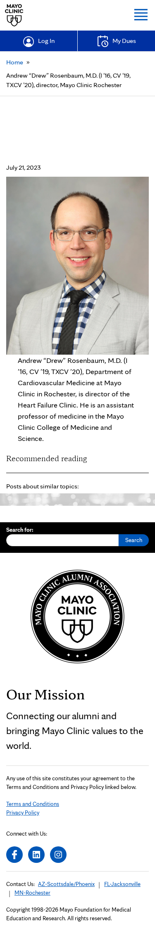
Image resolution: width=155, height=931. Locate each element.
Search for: (19, 529)
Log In (46, 41)
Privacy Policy (22, 812)
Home (14, 62)
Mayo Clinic (14, 15)
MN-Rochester (32, 892)
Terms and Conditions (32, 804)
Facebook (14, 854)
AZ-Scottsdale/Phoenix (66, 884)
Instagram (58, 854)
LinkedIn (36, 854)
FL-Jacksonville (122, 884)
